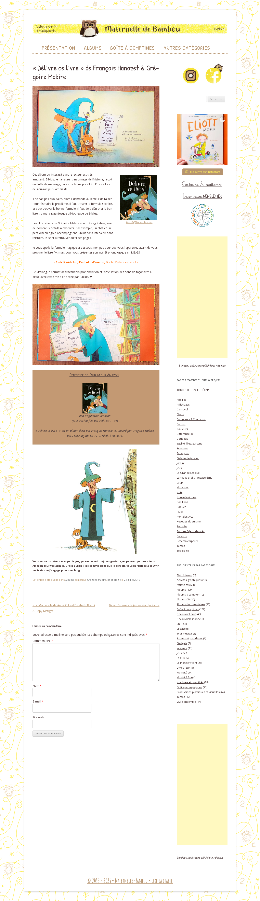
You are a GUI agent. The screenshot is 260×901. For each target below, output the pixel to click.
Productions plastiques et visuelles (198, 692)
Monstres (182, 487)
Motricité (182, 672)
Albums (93, 47)
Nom (37, 685)
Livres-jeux (183, 667)
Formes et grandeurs (190, 638)
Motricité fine (185, 677)
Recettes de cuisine (189, 521)
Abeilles (181, 399)
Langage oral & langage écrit (194, 477)
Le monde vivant (187, 663)
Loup (180, 482)
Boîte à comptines (188, 609)
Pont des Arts (185, 516)
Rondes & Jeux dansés (191, 531)
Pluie (180, 512)
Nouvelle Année (186, 497)
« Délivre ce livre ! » (48, 431)
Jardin (180, 463)
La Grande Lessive (188, 473)
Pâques (181, 507)
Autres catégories (187, 47)
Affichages (183, 404)
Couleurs (182, 429)
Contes (181, 424)
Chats (180, 414)
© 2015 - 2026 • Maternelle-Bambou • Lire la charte (130, 880)
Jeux (179, 468)
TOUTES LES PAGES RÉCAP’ (193, 390)
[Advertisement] (202, 297)
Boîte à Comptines (132, 47)
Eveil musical (184, 633)
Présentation (58, 47)
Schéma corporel (187, 541)
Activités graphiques (189, 580)
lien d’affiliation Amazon (139, 222)
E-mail (37, 701)
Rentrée (182, 526)
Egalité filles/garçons (189, 443)
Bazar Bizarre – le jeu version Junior (134, 605)
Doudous (182, 438)
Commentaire (42, 641)
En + (179, 624)
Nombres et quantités (190, 682)
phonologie (114, 580)
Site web (38, 717)
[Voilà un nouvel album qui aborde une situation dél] (202, 139)
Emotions (182, 448)
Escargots (183, 453)
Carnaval (182, 409)
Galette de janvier (188, 458)
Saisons (182, 536)
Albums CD (183, 599)
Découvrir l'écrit (186, 614)
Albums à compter (188, 594)
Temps (181, 546)
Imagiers (182, 648)
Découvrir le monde (189, 619)
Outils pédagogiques (189, 687)
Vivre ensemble (186, 702)
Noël (179, 492)
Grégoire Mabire (96, 580)
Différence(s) (185, 434)
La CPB (181, 658)
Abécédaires (184, 575)
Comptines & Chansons (191, 419)
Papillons (182, 502)
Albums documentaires (191, 604)
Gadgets (182, 643)
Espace (181, 628)
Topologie (183, 550)
